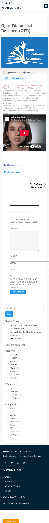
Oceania (12, 425)
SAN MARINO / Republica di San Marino (25, 332)
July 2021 (13, 378)
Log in (12, 388)
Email (13, 263)
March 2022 (14, 365)
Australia (13, 415)
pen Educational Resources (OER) (18, 85)
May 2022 (13, 358)
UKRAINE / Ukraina (17, 339)
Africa (12, 408)
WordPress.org (15, 398)
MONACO (14, 335)
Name (13, 256)
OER (6, 78)
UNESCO (37, 85)
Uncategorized (18, 78)
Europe (12, 418)
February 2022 (15, 368)
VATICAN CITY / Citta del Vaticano (23, 325)
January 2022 (14, 371)
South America (15, 432)
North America (15, 422)
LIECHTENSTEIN (17, 329)
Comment (15, 228)
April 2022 (14, 361)
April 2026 (14, 355)
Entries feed (14, 392)
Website (14, 269)
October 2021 (15, 375)
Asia (11, 412)
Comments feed (15, 395)
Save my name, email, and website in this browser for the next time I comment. (23, 283)
